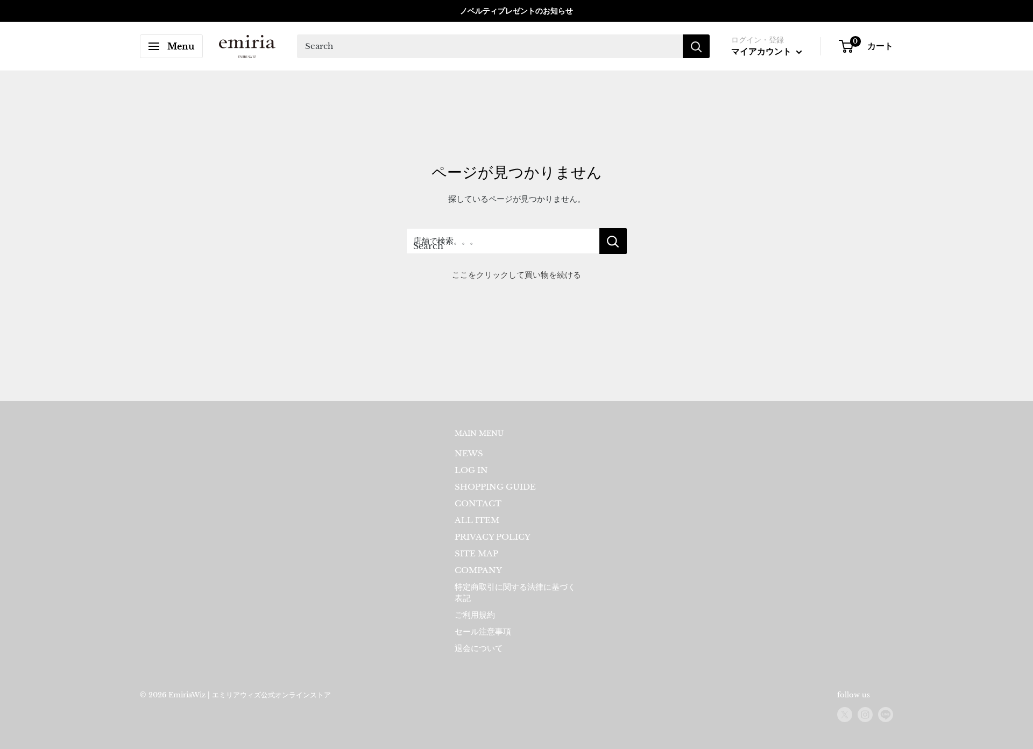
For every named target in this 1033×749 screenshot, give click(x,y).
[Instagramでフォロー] (865, 714)
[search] (490, 46)
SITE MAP (476, 553)
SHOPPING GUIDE (495, 487)
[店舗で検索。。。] (613, 241)
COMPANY (478, 570)
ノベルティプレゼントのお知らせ (516, 11)
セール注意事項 (483, 631)
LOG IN (471, 470)
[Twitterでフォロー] (844, 714)
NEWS (469, 453)
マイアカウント (762, 51)
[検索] (696, 46)
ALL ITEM (477, 520)
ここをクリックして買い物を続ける (516, 275)
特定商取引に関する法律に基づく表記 (515, 592)
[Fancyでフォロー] (885, 714)
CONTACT (478, 503)
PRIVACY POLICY (492, 537)
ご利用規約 (475, 615)
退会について (479, 648)
